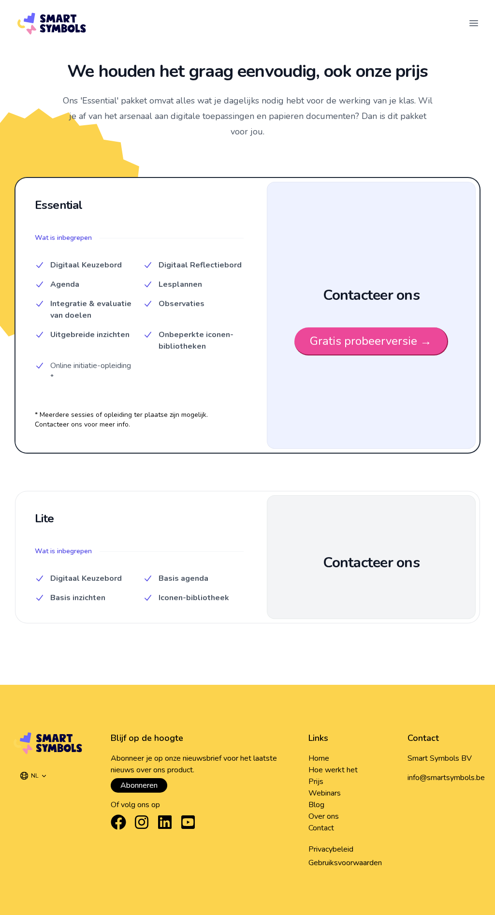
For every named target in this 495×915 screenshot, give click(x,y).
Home (318, 758)
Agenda (64, 284)
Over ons (323, 816)
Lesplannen (180, 284)
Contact (321, 828)
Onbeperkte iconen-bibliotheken (196, 340)
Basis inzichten (77, 597)
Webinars (324, 793)
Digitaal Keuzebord (86, 265)
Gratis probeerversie (371, 341)
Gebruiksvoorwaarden (345, 862)
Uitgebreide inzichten (90, 334)
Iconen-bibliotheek (194, 597)
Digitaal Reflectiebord (200, 265)
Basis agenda (183, 578)
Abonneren (139, 785)
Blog (316, 804)
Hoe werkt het (333, 770)
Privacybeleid (330, 849)
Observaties (181, 303)
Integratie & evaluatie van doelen (90, 309)
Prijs (315, 781)
